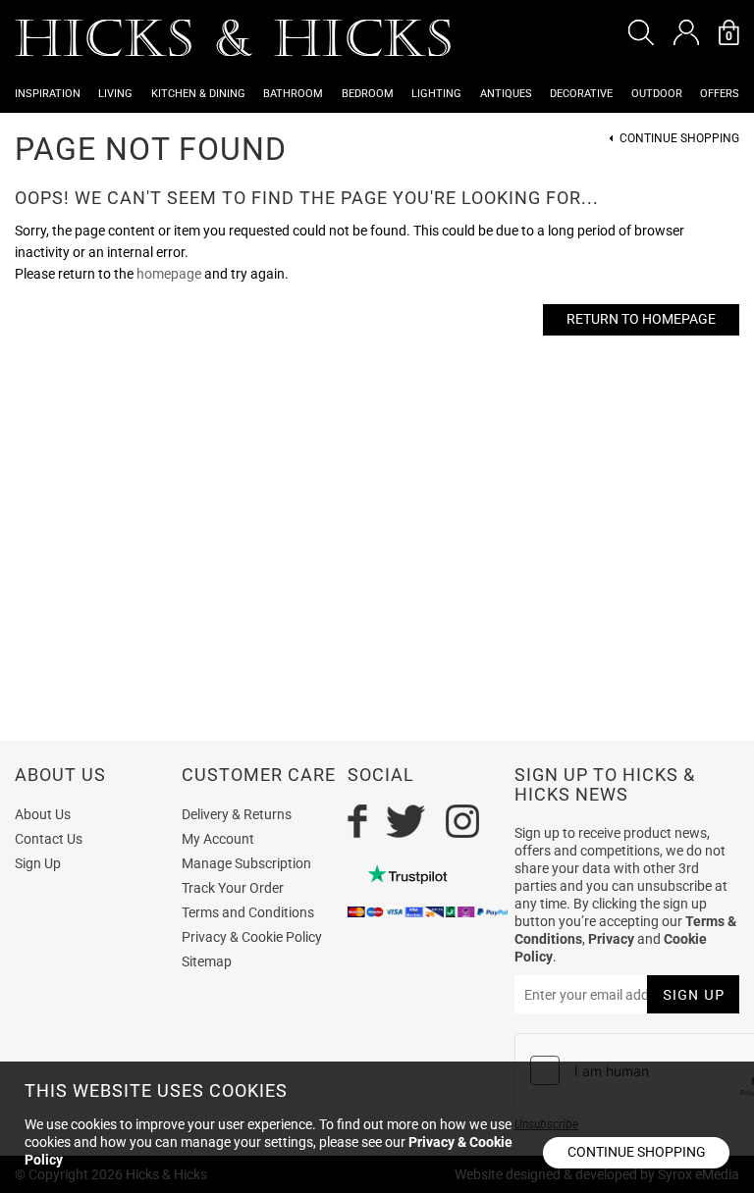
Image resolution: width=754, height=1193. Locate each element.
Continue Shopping (679, 138)
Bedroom (368, 93)
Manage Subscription (246, 863)
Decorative (581, 93)
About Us (43, 814)
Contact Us (48, 839)
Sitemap (207, 961)
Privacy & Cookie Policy (252, 937)
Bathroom (293, 93)
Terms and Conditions (248, 912)
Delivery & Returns (237, 814)
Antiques (506, 93)
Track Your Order (233, 888)
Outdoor (656, 93)
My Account (218, 839)
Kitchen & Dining (198, 93)
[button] (641, 32)
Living (115, 93)
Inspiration (48, 93)
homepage (168, 274)
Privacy (611, 939)
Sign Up (38, 863)
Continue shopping (636, 1152)
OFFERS (719, 93)
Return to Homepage (641, 319)
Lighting (436, 93)
